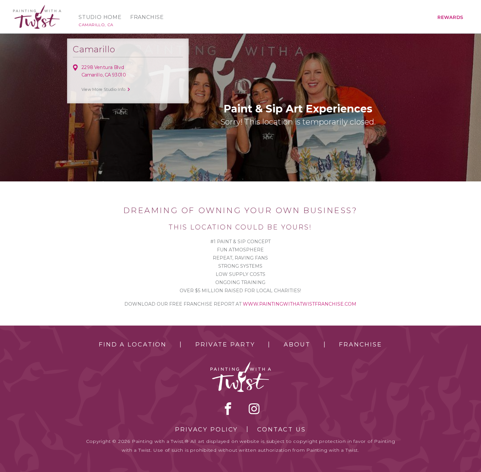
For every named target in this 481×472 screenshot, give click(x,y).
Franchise (147, 17)
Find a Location (133, 344)
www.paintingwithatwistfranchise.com (299, 304)
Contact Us (281, 429)
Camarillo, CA (96, 24)
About (297, 344)
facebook (228, 408)
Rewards (450, 17)
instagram (254, 408)
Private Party (225, 344)
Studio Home (100, 17)
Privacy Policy (206, 429)
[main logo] (37, 8)
